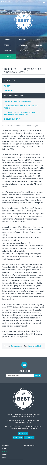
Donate (8, 56)
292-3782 (24, 433)
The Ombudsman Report (12, 119)
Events (39, 45)
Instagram (30, 437)
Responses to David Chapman (21, 346)
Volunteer (8, 51)
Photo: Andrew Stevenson (5, 1)
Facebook (18, 437)
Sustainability (23, 45)
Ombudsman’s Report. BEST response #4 (17, 101)
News (39, 39)
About (7, 39)
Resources (23, 39)
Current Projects (29, 445)
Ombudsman (8, 90)
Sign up (37, 375)
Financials (23, 51)
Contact (39, 51)
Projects (7, 45)
